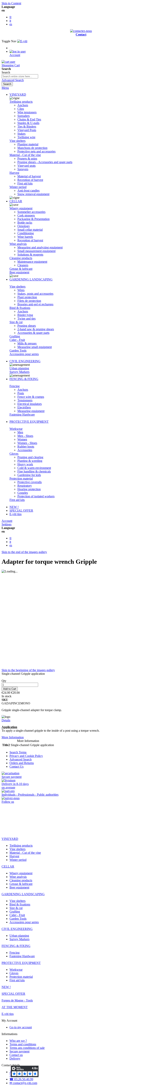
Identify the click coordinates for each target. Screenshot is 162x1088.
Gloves (13, 453)
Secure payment (19, 1051)
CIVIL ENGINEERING (24, 361)
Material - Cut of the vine (25, 155)
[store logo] (22, 41)
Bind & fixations (19, 308)
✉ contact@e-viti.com (23, 1083)
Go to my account (20, 1027)
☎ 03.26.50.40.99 (21, 1079)
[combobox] (20, 76)
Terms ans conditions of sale (27, 1047)
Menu (5, 87)
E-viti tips (15, 514)
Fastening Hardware (22, 414)
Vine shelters (17, 140)
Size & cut (16, 322)
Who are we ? (18, 1040)
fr (10, 17)
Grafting (14, 336)
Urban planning (19, 368)
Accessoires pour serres (24, 354)
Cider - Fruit (17, 340)
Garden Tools (17, 350)
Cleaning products (20, 258)
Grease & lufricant (20, 268)
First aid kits (17, 500)
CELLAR (15, 201)
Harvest (14, 172)
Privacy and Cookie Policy (26, 756)
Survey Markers (19, 372)
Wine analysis (18, 244)
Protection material (21, 478)
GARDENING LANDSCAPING (31, 279)
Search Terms (17, 752)
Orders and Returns (21, 763)
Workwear (16, 428)
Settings (6, 524)
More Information (13, 737)
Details (6, 720)
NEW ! (14, 507)
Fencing (14, 386)
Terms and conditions (22, 1044)
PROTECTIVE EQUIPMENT (29, 421)
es (10, 24)
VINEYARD (17, 94)
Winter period (17, 187)
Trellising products (21, 101)
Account (7, 520)
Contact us (16, 1055)
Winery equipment (20, 208)
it (10, 20)
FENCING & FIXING (23, 379)
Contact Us (16, 766)
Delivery (14, 1058)
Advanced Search (13, 80)
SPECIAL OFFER (21, 510)
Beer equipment (19, 272)
